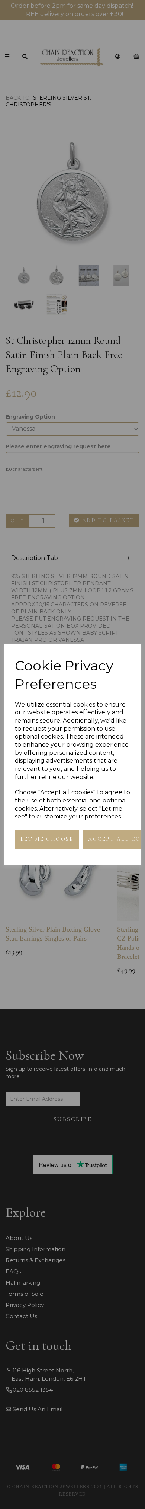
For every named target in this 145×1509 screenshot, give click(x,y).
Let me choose (47, 839)
